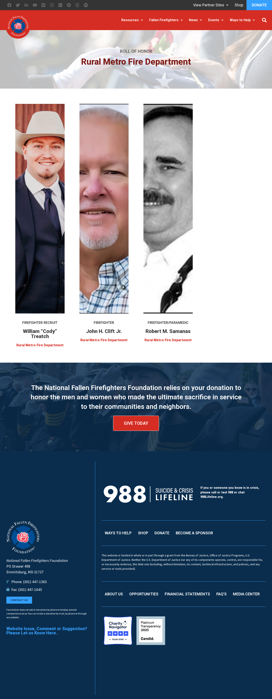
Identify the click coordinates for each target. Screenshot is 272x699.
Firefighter (104, 323)
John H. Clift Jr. (104, 331)
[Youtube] (35, 5)
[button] (264, 20)
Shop (239, 5)
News (193, 20)
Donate (259, 5)
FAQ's (221, 594)
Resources (130, 20)
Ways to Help (240, 20)
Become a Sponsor (194, 533)
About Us (114, 594)
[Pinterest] (69, 5)
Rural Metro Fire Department (40, 345)
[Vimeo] (43, 5)
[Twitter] (18, 5)
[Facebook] (9, 5)
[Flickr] (60, 5)
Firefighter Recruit (39, 323)
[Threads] (77, 5)
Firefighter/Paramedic (168, 323)
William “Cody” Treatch (40, 333)
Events (213, 20)
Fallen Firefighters (163, 20)
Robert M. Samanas (168, 331)
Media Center (246, 594)
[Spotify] (86, 5)
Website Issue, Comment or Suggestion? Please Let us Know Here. (46, 630)
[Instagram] (52, 5)
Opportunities (143, 594)
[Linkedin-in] (26, 5)
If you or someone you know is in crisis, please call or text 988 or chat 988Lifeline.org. (229, 492)
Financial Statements (187, 594)
